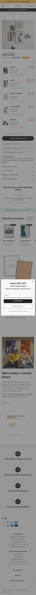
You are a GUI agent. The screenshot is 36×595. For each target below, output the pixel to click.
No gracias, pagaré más (18, 306)
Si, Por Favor (18, 301)
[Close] (33, 281)
